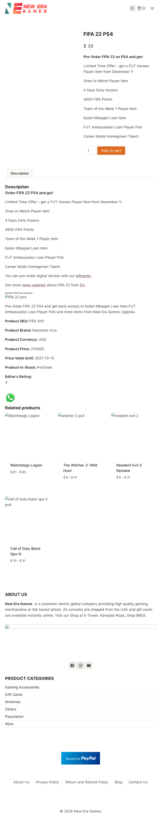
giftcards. (84, 276)
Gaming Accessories (22, 687)
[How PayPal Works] (80, 758)
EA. (83, 285)
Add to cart (111, 150)
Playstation (14, 716)
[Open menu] (152, 8)
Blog (118, 782)
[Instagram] (80, 665)
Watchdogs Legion (26, 465)
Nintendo (13, 702)
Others (10, 709)
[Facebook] (72, 665)
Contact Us (138, 782)
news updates (34, 285)
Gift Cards (13, 694)
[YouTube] (88, 665)
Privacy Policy (47, 782)
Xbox (9, 724)
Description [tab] (20, 173)
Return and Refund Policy (86, 782)
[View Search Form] (132, 8)
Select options (27, 484)
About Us (21, 782)
